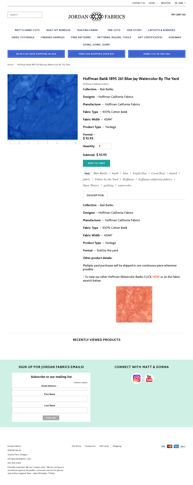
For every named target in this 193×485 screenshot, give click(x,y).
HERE (156, 277)
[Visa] (163, 446)
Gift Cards (104, 446)
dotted (173, 173)
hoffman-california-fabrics (155, 179)
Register (165, 3)
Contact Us (138, 3)
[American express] (176, 446)
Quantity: (89, 146)
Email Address (49, 385)
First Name (49, 394)
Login (152, 3)
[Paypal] (182, 446)
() (178, 14)
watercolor (124, 185)
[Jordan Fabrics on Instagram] (136, 378)
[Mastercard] (169, 446)
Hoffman (128, 179)
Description (95, 195)
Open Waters (91, 185)
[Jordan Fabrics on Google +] (148, 378)
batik (115, 173)
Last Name (49, 405)
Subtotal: (89, 155)
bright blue (140, 173)
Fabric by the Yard (106, 179)
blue (125, 173)
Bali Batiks (101, 173)
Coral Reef (158, 173)
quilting (109, 185)
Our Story (76, 446)
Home (11, 64)
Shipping (117, 446)
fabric (86, 179)
